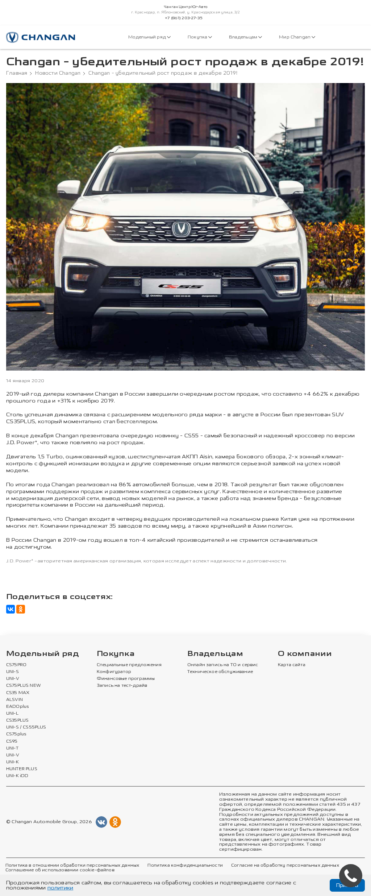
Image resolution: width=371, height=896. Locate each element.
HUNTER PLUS (21, 769)
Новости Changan (57, 73)
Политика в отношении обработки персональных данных (72, 865)
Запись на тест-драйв (122, 686)
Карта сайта (291, 665)
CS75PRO (16, 665)
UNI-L (12, 713)
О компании (305, 654)
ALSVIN (14, 700)
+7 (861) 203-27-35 (184, 18)
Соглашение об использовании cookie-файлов (59, 870)
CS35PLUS (17, 720)
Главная (16, 73)
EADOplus (17, 707)
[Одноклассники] (20, 609)
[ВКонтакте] (10, 609)
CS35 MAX (17, 693)
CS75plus (16, 734)
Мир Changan (295, 37)
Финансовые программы (126, 679)
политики (60, 888)
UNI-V (12, 679)
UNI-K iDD (17, 776)
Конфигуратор (114, 672)
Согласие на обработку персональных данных (285, 865)
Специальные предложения (129, 665)
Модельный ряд (147, 37)
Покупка (198, 37)
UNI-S (12, 672)
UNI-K (12, 762)
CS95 (12, 741)
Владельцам (243, 37)
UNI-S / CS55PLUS (26, 727)
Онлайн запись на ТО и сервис (222, 665)
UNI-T (12, 748)
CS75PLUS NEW (23, 686)
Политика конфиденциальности (184, 865)
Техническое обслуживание (220, 672)
